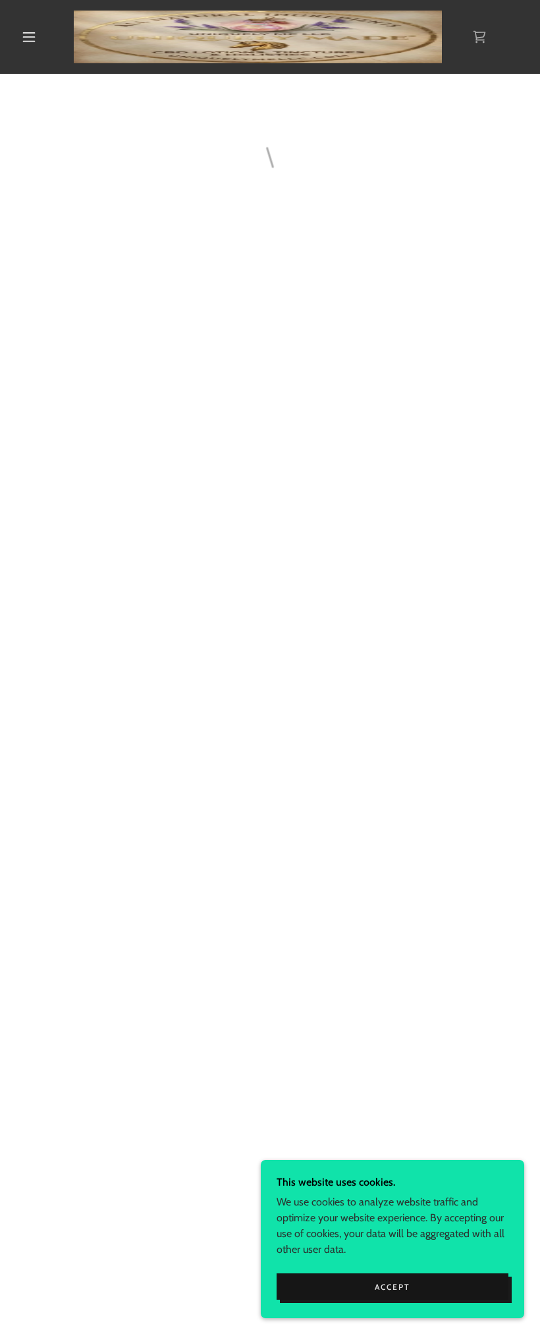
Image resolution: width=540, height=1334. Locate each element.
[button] (29, 37)
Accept (392, 1287)
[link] (258, 37)
